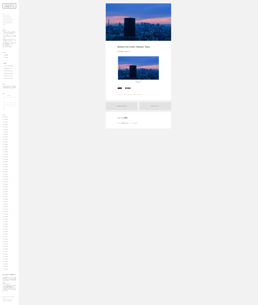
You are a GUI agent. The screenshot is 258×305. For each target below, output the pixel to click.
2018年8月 (6, 134)
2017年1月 (6, 179)
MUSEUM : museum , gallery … (9, 73)
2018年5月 (6, 141)
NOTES (4, 24)
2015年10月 (6, 216)
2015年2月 (6, 236)
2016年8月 (6, 191)
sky (138, 94)
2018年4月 (6, 144)
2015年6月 (6, 226)
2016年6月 (6, 196)
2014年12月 (6, 241)
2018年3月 (6, 146)
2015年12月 (6, 211)
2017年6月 (6, 166)
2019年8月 (6, 119)
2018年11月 (6, 131)
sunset (141, 94)
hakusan (135, 94)
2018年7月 (6, 136)
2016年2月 (6, 206)
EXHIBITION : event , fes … (8, 68)
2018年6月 (6, 139)
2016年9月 (6, 189)
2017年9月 (6, 159)
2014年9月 (6, 246)
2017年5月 (6, 169)
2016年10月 (6, 186)
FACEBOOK (6, 57)
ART (3, 13)
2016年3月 (6, 204)
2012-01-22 (120, 94)
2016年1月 (6, 209)
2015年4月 (6, 231)
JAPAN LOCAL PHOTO (7, 16)
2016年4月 (6, 201)
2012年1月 (6, 256)
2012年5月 (6, 251)
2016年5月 (6, 199)
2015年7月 (6, 224)
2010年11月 (6, 266)
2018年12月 (6, 129)
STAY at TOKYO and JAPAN (8, 19)
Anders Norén (9, 300)
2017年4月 (6, 171)
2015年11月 (6, 214)
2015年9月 (6, 219)
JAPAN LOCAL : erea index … (8, 75)
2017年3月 (6, 174)
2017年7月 (6, 164)
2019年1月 (6, 126)
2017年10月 (6, 156)
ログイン (130, 123)
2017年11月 (6, 154)
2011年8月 (6, 261)
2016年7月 (6, 194)
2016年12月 (6, 181)
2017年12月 (6, 151)
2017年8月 (6, 161)
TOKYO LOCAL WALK (7, 18)
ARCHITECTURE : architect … (8, 70)
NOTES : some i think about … (8, 78)
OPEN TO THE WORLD (7, 21)
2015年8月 (6, 221)
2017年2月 (6, 176)
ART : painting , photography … (9, 65)
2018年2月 (6, 149)
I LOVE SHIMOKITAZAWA (7, 22)
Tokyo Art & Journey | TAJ (9, 5)
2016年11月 (6, 184)
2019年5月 (6, 124)
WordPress (10, 299)
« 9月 (3, 109)
